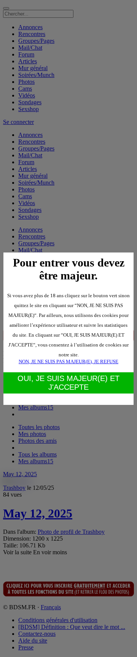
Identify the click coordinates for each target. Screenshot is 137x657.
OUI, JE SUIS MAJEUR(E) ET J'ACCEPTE (68, 382)
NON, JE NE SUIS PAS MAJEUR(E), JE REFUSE (68, 361)
